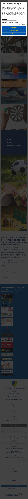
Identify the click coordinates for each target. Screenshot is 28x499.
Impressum (4, 20)
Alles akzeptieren (14, 27)
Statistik (16, 22)
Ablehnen (14, 33)
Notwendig (5, 22)
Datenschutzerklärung (12, 20)
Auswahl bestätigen (14, 30)
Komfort (11, 22)
